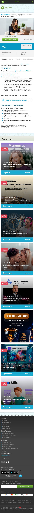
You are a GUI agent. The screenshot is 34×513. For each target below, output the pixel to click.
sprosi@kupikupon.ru (6, 453)
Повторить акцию (10, 39)
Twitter (6, 462)
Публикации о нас (6, 422)
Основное (4, 59)
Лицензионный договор (8, 444)
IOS (22, 64)
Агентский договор (6, 442)
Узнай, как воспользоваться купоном (16, 100)
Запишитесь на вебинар (8, 75)
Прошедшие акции (6, 437)
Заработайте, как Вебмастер (9, 435)
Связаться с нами (5, 455)
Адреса (11, 59)
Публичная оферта (6, 446)
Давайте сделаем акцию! (8, 433)
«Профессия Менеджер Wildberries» (23, 71)
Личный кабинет (32, 2)
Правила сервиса (6, 426)
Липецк (17, 1)
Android (27, 64)
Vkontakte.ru (4, 462)
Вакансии (4, 424)
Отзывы (18, 59)
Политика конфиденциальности (10, 448)
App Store (5, 472)
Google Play (14, 472)
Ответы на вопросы (6, 428)
